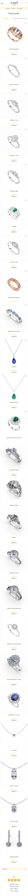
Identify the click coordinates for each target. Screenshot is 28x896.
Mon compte (14, 888)
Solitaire (14, 750)
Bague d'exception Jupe (14, 438)
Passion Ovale (14, 155)
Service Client (14, 884)
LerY (14, 877)
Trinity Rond (14, 821)
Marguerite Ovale (14, 715)
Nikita (14, 537)
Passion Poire (14, 402)
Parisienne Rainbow (14, 297)
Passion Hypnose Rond (14, 608)
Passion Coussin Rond (14, 644)
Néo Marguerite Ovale (14, 679)
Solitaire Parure (14, 470)
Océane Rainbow (14, 49)
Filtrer (7, 18)
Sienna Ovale (14, 120)
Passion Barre (14, 857)
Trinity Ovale (14, 786)
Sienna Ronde (14, 191)
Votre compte (14, 891)
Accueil (5, 869)
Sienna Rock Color (14, 331)
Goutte (14, 367)
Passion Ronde (14, 573)
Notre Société (14, 886)
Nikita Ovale (14, 262)
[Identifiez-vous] (24, 4)
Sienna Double (14, 505)
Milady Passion (14, 84)
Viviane (14, 226)
